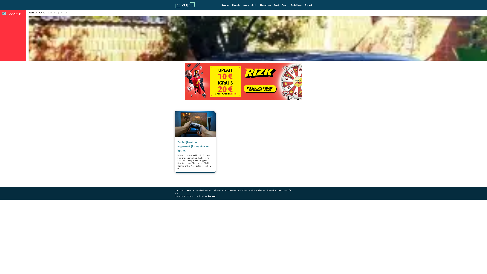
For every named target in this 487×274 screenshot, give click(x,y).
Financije (236, 5)
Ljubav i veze (265, 5)
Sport (276, 5)
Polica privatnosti (208, 196)
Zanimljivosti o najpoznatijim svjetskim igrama (193, 146)
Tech (284, 5)
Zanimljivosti (296, 5)
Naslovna (225, 5)
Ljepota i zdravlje (250, 5)
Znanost (308, 5)
